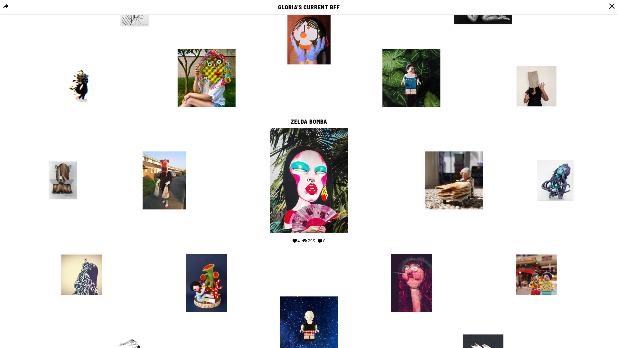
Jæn (81, 248)
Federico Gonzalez (482, 328)
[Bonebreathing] (81, 275)
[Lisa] (308, 35)
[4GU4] (555, 180)
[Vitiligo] (411, 78)
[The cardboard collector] (454, 180)
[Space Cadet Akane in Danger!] (207, 283)
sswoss (411, 42)
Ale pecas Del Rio (555, 153)
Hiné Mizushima (206, 247)
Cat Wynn (164, 145)
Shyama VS (536, 59)
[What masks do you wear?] (536, 86)
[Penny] (411, 283)
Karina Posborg (81, 59)
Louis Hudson (411, 247)
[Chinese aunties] (536, 275)
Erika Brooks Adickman (207, 42)
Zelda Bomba (309, 122)
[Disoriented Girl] (81, 86)
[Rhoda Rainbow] (207, 78)
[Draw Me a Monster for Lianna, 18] (62, 180)
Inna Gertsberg (63, 153)
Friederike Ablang (135, 328)
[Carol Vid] (164, 180)
